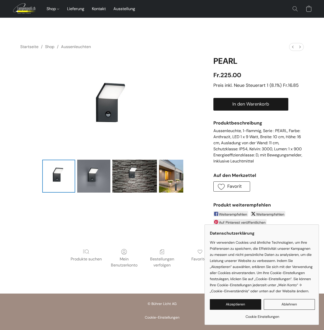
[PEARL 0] (58, 176)
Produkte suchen (86, 259)
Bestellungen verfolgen (162, 262)
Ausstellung (124, 8)
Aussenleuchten (76, 46)
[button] (24, 9)
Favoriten (200, 259)
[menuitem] (292, 47)
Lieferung (75, 8)
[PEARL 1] (93, 176)
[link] (262, 315)
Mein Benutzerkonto (124, 262)
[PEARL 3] (171, 176)
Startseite (29, 46)
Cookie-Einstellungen (162, 317)
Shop (52, 8)
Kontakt (99, 8)
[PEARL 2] (134, 176)
